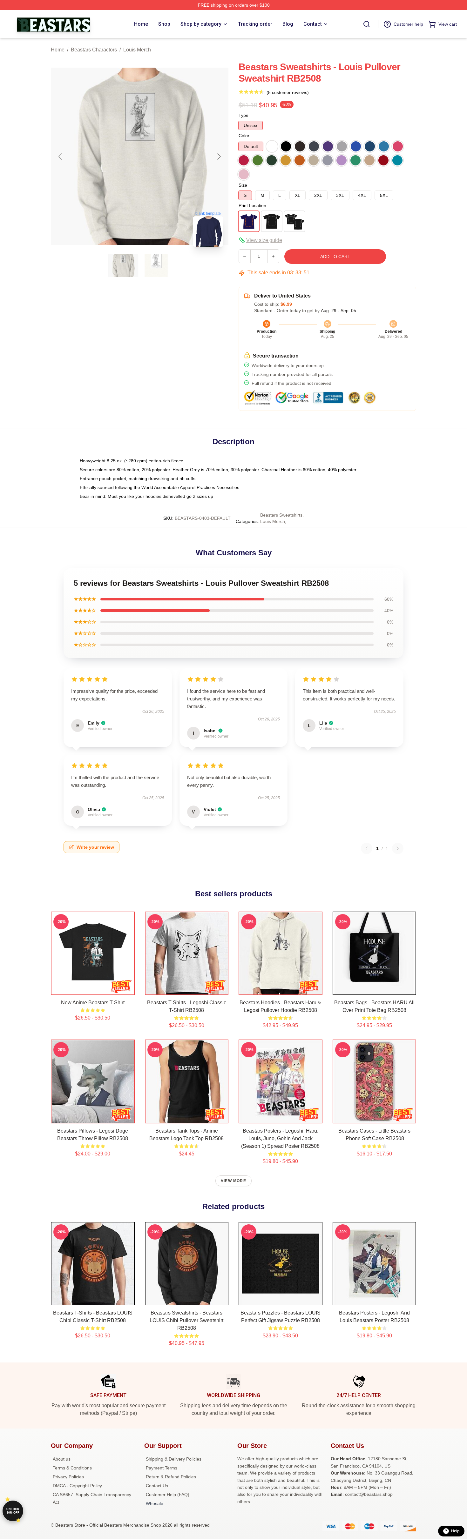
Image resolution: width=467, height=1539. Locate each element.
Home (57, 49)
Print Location (252, 205)
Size (243, 185)
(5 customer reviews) (288, 92)
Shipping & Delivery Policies (173, 1459)
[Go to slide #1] (123, 265)
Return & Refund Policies (171, 1476)
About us (62, 1459)
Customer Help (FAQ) (167, 1494)
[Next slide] (218, 156)
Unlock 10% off (12, 1511)
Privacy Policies (68, 1476)
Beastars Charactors (94, 49)
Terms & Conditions (72, 1467)
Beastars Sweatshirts (281, 515)
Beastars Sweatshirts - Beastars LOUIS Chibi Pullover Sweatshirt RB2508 (186, 1320)
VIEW (92, 988)
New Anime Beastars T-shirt (93, 1002)
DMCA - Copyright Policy (77, 1485)
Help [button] (455, 1531)
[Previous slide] (60, 156)
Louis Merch (137, 49)
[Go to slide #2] (156, 265)
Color (244, 135)
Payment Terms (161, 1467)
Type (243, 115)
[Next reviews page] (397, 848)
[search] (366, 24)
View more (233, 1181)
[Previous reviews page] (366, 848)
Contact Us (157, 1485)
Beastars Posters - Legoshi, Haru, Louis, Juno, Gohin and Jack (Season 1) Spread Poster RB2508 (280, 1138)
